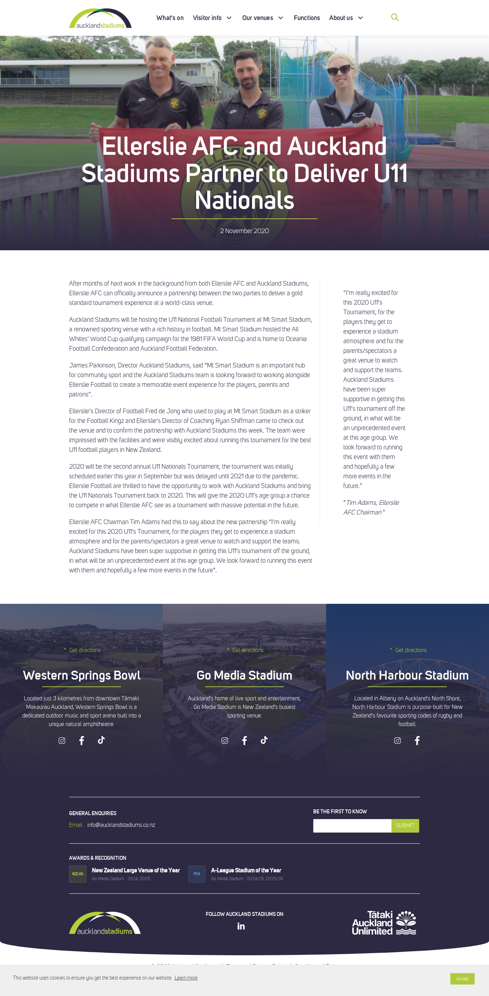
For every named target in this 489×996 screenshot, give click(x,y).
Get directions (85, 650)
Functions (307, 17)
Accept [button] (462, 978)
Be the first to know (340, 811)
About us (341, 17)
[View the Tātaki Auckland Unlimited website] (384, 922)
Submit (405, 825)
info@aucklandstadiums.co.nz (121, 825)
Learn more (186, 978)
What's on (170, 17)
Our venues (257, 17)
